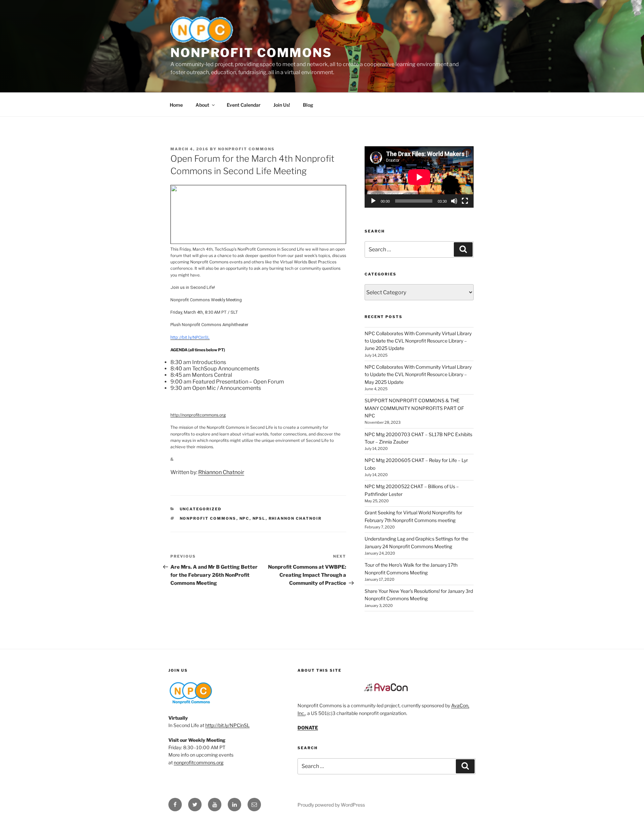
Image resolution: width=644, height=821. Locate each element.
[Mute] (454, 201)
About (202, 105)
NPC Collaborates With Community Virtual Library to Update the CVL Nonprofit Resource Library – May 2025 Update (418, 374)
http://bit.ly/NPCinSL (227, 725)
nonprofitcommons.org (198, 762)
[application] (419, 177)
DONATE (308, 727)
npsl (259, 518)
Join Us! (281, 105)
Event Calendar (244, 105)
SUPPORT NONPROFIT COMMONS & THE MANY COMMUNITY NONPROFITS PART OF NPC (414, 408)
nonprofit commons (208, 518)
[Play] (373, 201)
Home (176, 105)
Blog (308, 105)
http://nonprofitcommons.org (198, 414)
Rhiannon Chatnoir (221, 472)
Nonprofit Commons (251, 52)
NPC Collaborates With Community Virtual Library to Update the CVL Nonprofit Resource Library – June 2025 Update (418, 340)
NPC (244, 518)
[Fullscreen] (465, 201)
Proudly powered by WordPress (331, 805)
